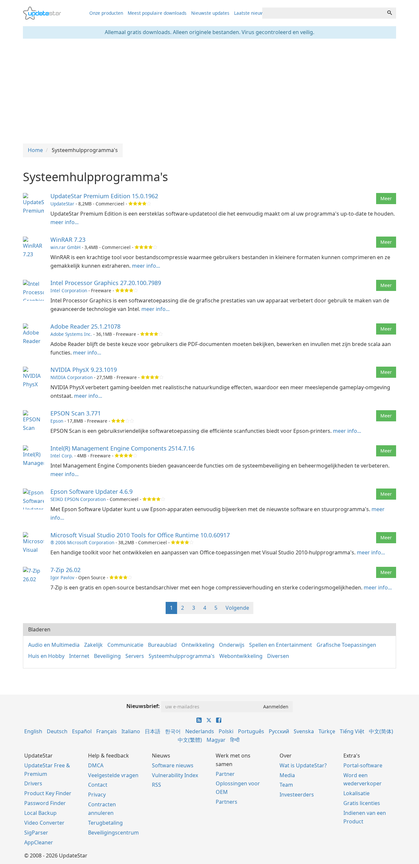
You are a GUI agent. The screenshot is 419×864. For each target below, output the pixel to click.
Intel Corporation (68, 290)
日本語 (152, 731)
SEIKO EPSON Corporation (78, 499)
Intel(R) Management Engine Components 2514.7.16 (122, 448)
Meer (386, 198)
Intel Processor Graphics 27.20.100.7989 (105, 283)
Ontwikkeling (197, 644)
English (33, 731)
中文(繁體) (190, 739)
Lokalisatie (356, 793)
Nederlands (199, 731)
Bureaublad (162, 644)
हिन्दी (235, 739)
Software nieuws (172, 765)
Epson (56, 421)
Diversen (278, 656)
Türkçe (327, 731)
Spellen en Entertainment (280, 644)
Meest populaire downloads (157, 13)
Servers (134, 656)
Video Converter (44, 822)
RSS (156, 784)
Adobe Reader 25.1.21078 (85, 326)
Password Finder (45, 803)
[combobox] (322, 13)
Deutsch (57, 731)
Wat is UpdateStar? (303, 765)
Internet (79, 656)
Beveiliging (107, 656)
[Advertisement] (209, 91)
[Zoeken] (389, 13)
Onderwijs (232, 644)
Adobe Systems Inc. (71, 334)
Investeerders (297, 794)
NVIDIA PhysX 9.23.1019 (83, 370)
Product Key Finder (47, 793)
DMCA (95, 765)
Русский (279, 731)
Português (251, 731)
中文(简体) (381, 731)
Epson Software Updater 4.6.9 (91, 491)
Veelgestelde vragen (113, 775)
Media (287, 775)
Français (106, 731)
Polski (226, 731)
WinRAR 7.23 (67, 239)
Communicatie (125, 644)
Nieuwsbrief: (143, 706)
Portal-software (362, 765)
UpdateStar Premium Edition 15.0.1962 (104, 196)
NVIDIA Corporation (71, 377)
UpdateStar (62, 204)
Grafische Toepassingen (346, 644)
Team (286, 784)
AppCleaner (38, 842)
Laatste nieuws (250, 13)
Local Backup (40, 812)
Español (82, 731)
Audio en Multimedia (54, 644)
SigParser (36, 832)
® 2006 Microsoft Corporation (82, 542)
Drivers (33, 783)
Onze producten (106, 13)
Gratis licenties (361, 803)
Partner (225, 774)
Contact (97, 784)
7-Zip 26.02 (65, 570)
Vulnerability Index (175, 775)
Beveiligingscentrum (113, 832)
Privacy (97, 794)
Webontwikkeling (241, 656)
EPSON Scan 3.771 (75, 413)
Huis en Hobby (46, 656)
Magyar (216, 739)
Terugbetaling (105, 822)
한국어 (173, 731)
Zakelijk (93, 644)
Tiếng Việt (352, 731)
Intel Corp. (61, 455)
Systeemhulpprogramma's (182, 656)
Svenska (304, 731)
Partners (226, 801)
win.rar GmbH (65, 247)
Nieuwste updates (210, 13)
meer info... (64, 222)
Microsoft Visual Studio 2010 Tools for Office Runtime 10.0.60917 (140, 535)
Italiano (130, 731)
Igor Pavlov (62, 577)
